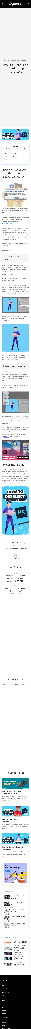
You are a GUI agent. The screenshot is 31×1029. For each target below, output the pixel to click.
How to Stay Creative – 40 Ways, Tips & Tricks (20, 942)
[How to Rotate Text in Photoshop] (15, 838)
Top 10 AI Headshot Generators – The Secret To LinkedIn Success (19, 948)
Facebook (4, 1022)
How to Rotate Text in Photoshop (12, 848)
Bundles (4, 1004)
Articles (6, 60)
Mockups (4, 1010)
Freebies (4, 1013)
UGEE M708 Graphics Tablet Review (20, 953)
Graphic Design (15, 60)
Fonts (3, 1000)
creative (6, 436)
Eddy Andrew (15, 558)
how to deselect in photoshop (18, 548)
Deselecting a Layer (10, 156)
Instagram (4, 1025)
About (3, 985)
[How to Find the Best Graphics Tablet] (15, 783)
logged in (13, 684)
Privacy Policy (5, 992)
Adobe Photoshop (7, 223)
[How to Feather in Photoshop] (15, 811)
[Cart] (28, 4)
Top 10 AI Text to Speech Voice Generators (18, 958)
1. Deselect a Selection (11, 153)
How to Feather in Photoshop (10, 820)
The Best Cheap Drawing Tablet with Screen (19, 964)
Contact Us (5, 989)
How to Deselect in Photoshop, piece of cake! (14, 150)
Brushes (4, 1007)
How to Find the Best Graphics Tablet (12, 792)
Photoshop (24, 60)
